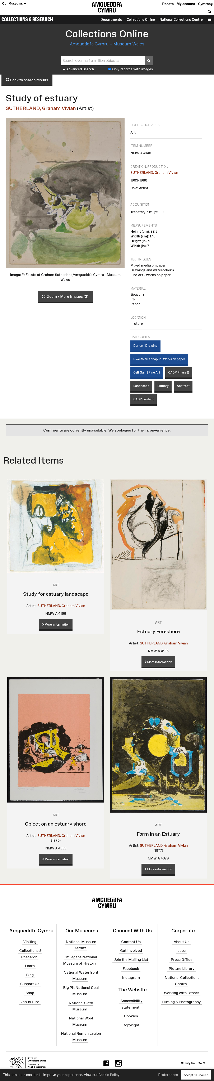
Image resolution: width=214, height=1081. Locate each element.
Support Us (29, 984)
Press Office (181, 959)
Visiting (29, 941)
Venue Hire (29, 1002)
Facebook (131, 968)
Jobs (181, 950)
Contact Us (131, 941)
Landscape (141, 386)
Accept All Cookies (196, 1075)
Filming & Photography (181, 1002)
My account (186, 4)
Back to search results (28, 80)
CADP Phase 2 (178, 372)
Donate (168, 4)
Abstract (183, 386)
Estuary (163, 386)
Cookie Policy (109, 1075)
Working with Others (181, 993)
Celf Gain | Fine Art (146, 372)
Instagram (131, 977)
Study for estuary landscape (55, 594)
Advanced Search (79, 69)
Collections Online (141, 19)
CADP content (143, 399)
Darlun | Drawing (145, 345)
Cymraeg (205, 4)
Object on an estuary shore (56, 824)
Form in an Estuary (158, 834)
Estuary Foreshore (158, 631)
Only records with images (132, 69)
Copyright (130, 1025)
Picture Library (182, 968)
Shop (29, 993)
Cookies (131, 1016)
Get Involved (131, 950)
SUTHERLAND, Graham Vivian (41, 108)
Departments (111, 19)
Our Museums (13, 3)
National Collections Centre (181, 19)
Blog (30, 975)
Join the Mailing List (131, 959)
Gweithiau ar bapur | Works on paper (159, 359)
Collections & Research (27, 19)
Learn (30, 966)
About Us (181, 941)
